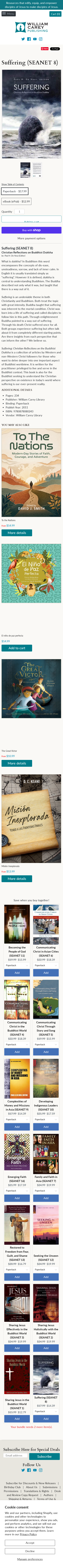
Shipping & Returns (20, 1499)
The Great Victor (9, 751)
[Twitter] (23, 39)
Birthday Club (12, 1487)
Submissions (50, 1487)
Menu (10, 13)
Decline (30, 1551)
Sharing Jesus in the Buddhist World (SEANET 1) (17, 1404)
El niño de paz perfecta (12, 635)
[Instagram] (41, 39)
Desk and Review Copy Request (34, 1493)
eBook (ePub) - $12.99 (16, 201)
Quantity (7, 211)
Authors (48, 1495)
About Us (31, 1487)
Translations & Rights (36, 1491)
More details (17, 533)
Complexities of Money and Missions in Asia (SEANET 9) (17, 1105)
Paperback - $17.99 (15, 191)
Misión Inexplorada (10, 866)
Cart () (55, 14)
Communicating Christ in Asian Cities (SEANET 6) (46, 951)
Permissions (11, 1491)
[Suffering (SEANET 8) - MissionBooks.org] (25, 169)
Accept (30, 1542)
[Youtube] (35, 39)
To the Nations (8, 520)
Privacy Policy (28, 1534)
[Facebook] (29, 39)
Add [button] (17, 972)
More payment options (31, 238)
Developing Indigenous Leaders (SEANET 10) (46, 1105)
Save (46, 48)
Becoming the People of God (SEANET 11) (17, 951)
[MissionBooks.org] (31, 28)
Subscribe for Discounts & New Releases (31, 1483)
